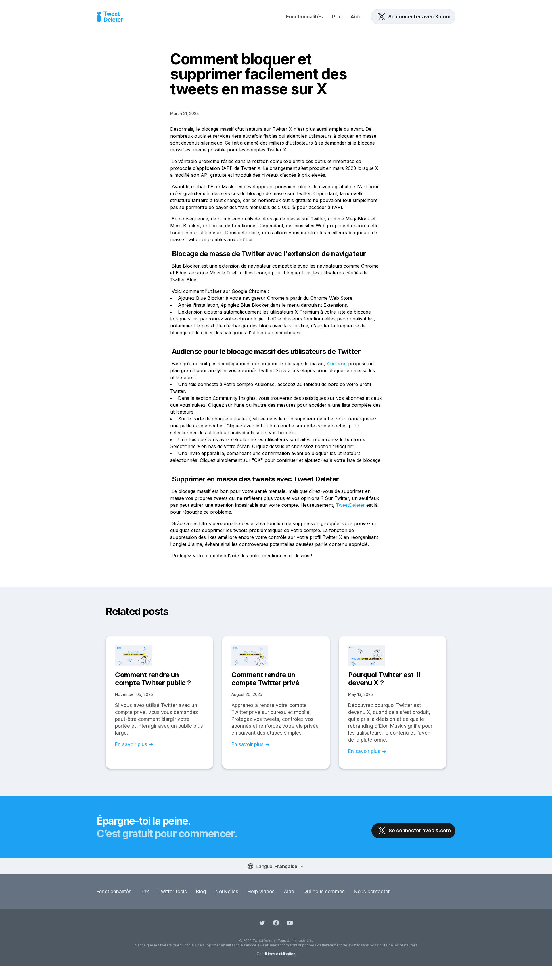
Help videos (261, 891)
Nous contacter (372, 891)
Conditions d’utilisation (276, 954)
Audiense (337, 363)
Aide (356, 17)
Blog (201, 891)
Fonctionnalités (304, 17)
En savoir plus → (134, 744)
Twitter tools (172, 891)
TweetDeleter (350, 505)
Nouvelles (226, 891)
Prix (336, 17)
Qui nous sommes (324, 891)
